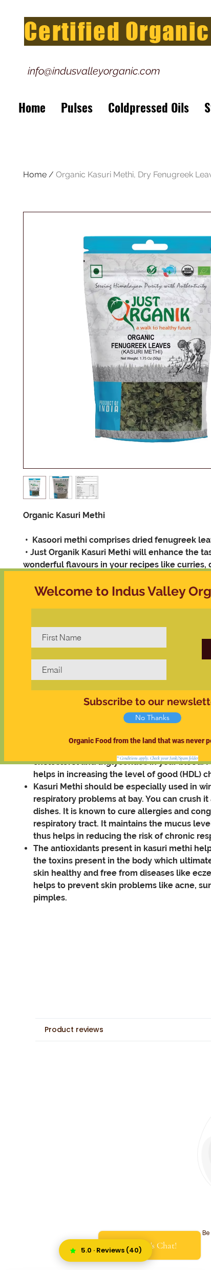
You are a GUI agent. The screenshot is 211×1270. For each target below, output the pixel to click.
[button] (152, 717)
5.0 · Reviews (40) (111, 1250)
